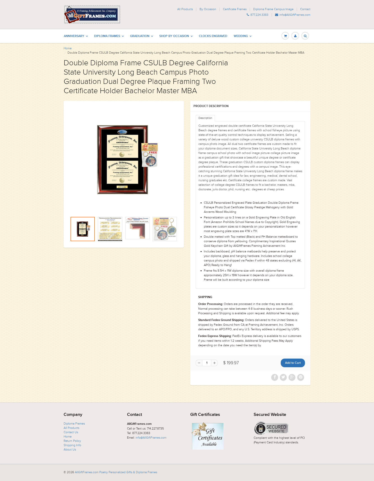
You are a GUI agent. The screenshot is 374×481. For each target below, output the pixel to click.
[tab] (205, 118)
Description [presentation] (205, 118)
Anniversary (74, 36)
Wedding (241, 36)
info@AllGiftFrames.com (294, 15)
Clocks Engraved (213, 36)
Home (68, 48)
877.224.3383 (259, 15)
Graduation (139, 36)
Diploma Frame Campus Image (273, 9)
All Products (185, 9)
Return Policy (72, 441)
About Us (70, 449)
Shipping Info (72, 445)
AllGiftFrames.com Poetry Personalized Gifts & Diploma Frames (116, 472)
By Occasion (208, 9)
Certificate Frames (235, 9)
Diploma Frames (107, 36)
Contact (305, 9)
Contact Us (71, 432)
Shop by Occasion (174, 36)
